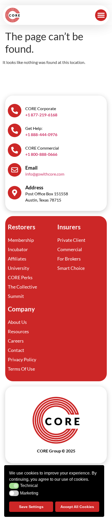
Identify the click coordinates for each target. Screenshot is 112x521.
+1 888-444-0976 (41, 134)
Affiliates (17, 259)
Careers (16, 341)
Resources (18, 331)
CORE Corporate (40, 108)
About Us (17, 322)
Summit (16, 296)
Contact (16, 350)
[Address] (14, 192)
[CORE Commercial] (14, 150)
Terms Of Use (21, 369)
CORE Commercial (42, 147)
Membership (21, 240)
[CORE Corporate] (14, 110)
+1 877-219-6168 (41, 114)
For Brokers (69, 259)
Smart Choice (71, 268)
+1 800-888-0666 (41, 154)
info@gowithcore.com (44, 173)
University (18, 268)
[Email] (14, 170)
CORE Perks (20, 277)
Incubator (18, 249)
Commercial (69, 249)
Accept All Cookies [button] (77, 507)
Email (31, 168)
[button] (101, 15)
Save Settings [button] (31, 507)
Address (34, 187)
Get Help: (33, 128)
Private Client (71, 240)
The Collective (22, 287)
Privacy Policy (22, 359)
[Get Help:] (14, 130)
